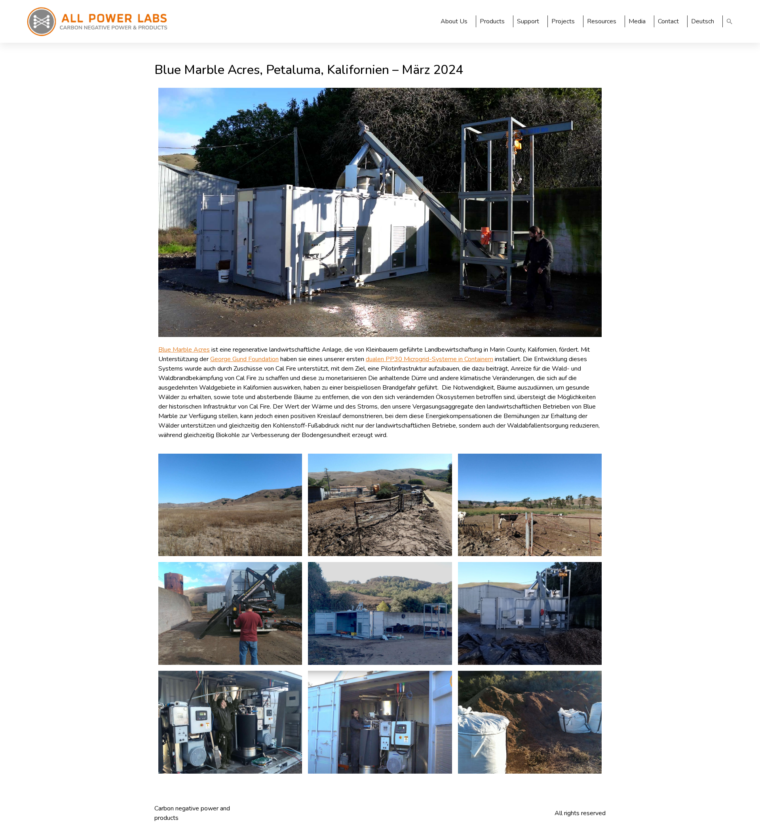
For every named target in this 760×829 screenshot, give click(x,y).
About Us (454, 21)
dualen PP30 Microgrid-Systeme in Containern (429, 359)
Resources (601, 21)
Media (637, 21)
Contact (668, 21)
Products (492, 21)
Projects (563, 21)
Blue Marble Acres (184, 349)
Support (528, 21)
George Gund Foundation (244, 359)
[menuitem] (705, 21)
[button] (729, 21)
